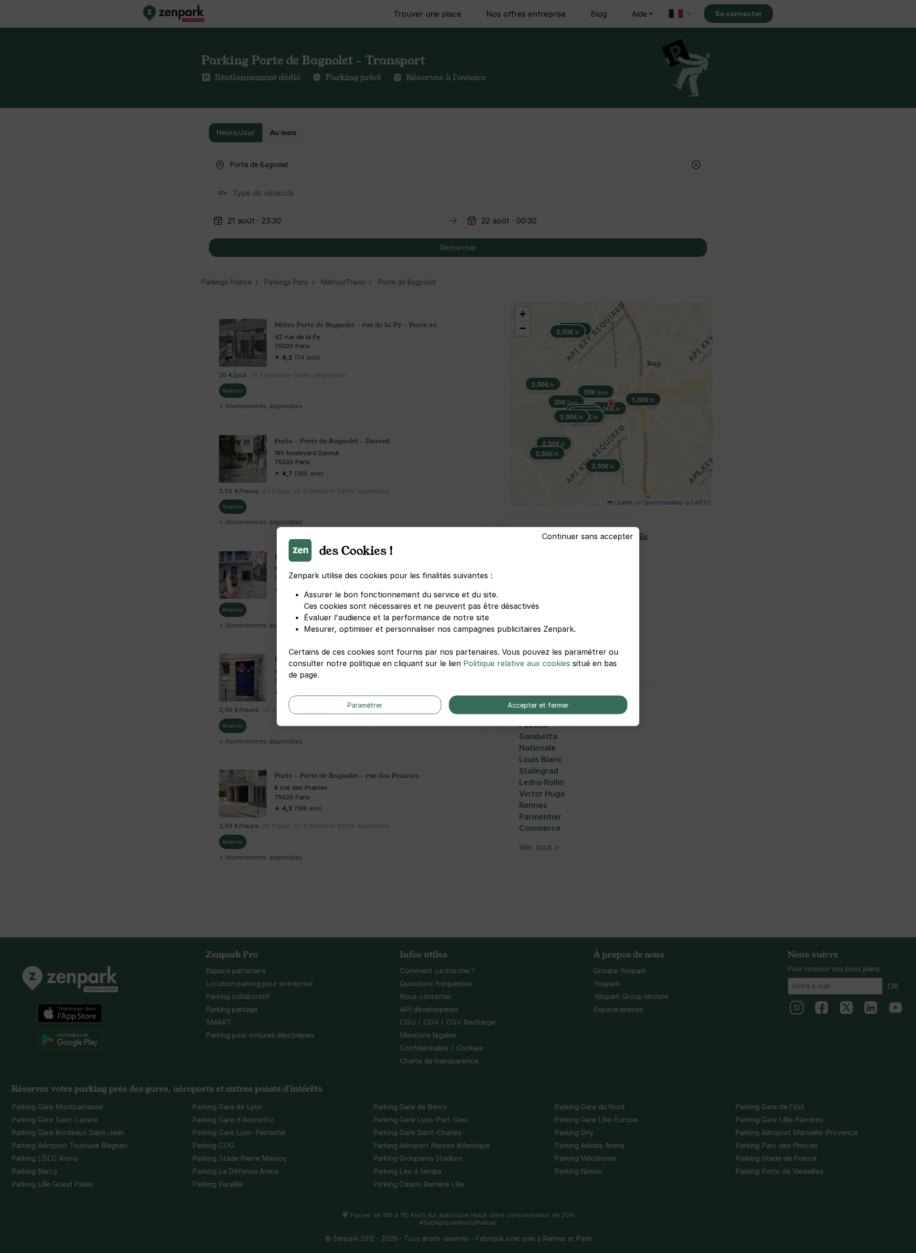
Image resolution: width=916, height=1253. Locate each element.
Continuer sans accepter (587, 536)
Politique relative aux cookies (516, 663)
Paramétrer (364, 705)
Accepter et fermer (538, 705)
